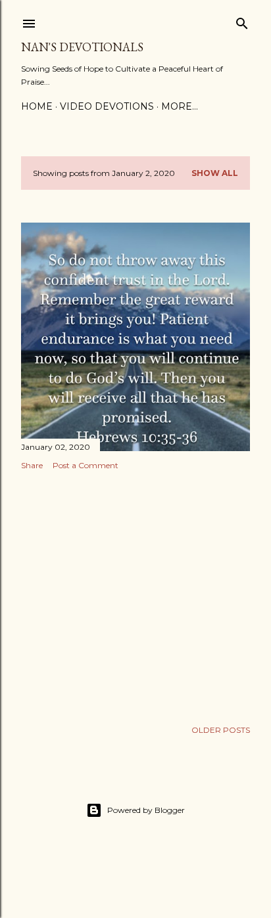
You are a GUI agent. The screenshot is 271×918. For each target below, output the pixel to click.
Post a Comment (85, 465)
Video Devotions (107, 106)
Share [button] (32, 465)
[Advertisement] (135, 595)
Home (37, 106)
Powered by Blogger (146, 810)
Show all (214, 173)
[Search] (242, 20)
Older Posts (220, 730)
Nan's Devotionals (82, 47)
